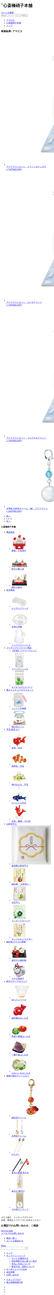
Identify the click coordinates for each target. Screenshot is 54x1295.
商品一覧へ (11, 1238)
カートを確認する (14, 1241)
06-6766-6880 (7, 1231)
